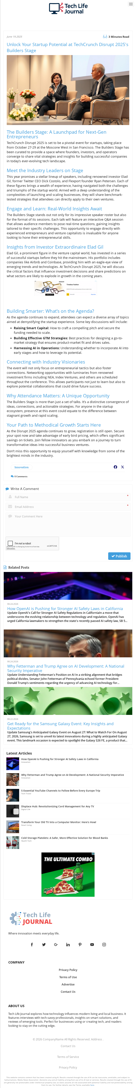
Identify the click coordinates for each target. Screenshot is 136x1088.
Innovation (22, 467)
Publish (121, 556)
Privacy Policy (68, 1067)
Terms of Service (68, 1057)
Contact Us (68, 1046)
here (92, 1085)
